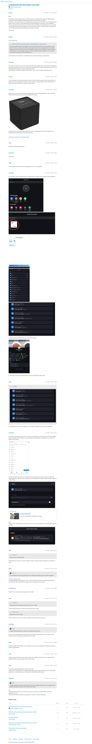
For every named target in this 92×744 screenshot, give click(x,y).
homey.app (14, 511)
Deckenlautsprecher (13, 717)
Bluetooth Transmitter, (33, 691)
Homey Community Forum (6, 1)
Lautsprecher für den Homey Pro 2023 (24, 5)
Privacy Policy (36, 739)
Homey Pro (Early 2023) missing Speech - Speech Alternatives (25, 43)
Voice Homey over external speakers (18, 728)
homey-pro (11, 8)
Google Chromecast (25, 513)
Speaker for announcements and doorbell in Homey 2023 (23, 722)
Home (10, 739)
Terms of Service (28, 739)
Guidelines (20, 739)
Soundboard (15, 578)
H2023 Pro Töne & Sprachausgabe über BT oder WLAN (23, 712)
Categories (15, 739)
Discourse (16, 742)
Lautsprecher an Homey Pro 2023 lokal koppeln (19, 137)
